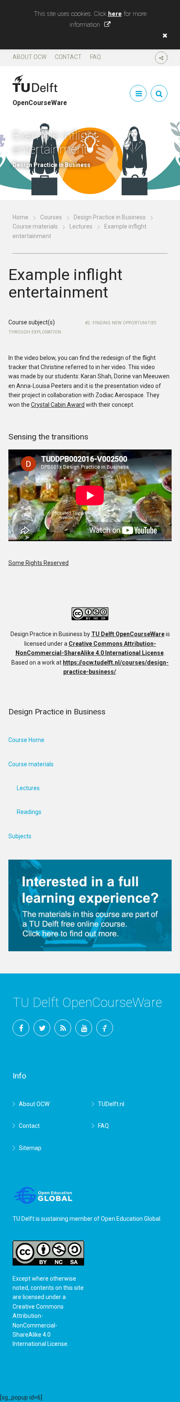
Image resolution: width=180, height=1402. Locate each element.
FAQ (95, 57)
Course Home (26, 740)
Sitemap (30, 1148)
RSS (62, 1027)
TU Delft (104, 1027)
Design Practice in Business (110, 217)
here (115, 14)
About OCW (29, 57)
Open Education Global (130, 1218)
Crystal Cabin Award (58, 404)
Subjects (19, 836)
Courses (51, 217)
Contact (68, 57)
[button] (162, 35)
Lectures (81, 226)
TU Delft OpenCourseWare (128, 634)
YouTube (83, 1027)
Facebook (21, 1027)
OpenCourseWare (40, 99)
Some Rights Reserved (38, 563)
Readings (29, 812)
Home (20, 217)
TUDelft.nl (111, 1104)
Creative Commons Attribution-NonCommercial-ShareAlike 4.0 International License (40, 1325)
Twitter (41, 1027)
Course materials (35, 226)
